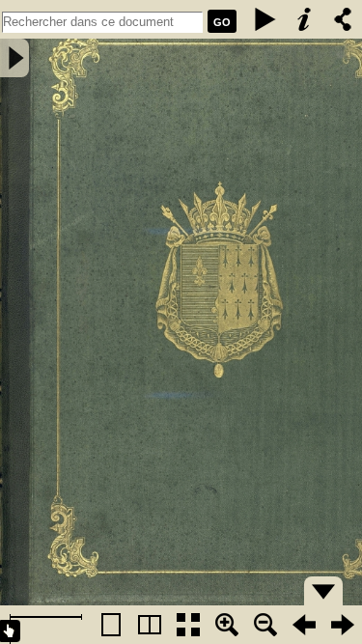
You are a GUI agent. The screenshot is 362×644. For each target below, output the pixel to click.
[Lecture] (265, 19)
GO (222, 22)
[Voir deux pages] (149, 624)
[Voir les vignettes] (188, 624)
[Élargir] (265, 624)
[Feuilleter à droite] (342, 624)
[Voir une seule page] (111, 624)
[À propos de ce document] (304, 19)
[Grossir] (227, 624)
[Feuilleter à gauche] (304, 624)
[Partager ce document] (342, 19)
